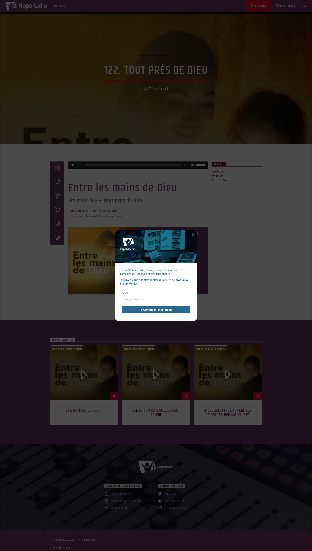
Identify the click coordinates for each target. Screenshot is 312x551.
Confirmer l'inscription (157, 309)
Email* (125, 293)
